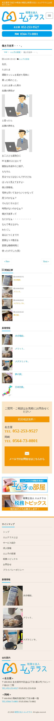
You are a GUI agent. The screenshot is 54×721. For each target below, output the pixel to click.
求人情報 (7, 548)
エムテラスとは (10, 537)
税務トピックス (10, 559)
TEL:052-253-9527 (10, 688)
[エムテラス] (23, 16)
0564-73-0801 (26, 34)
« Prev (7, 261)
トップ (6, 532)
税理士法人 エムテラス (23, 712)
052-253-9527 (26, 27)
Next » (46, 261)
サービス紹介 (9, 543)
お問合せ (7, 564)
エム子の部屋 (24, 59)
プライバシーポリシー (13, 570)
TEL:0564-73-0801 (10, 701)
